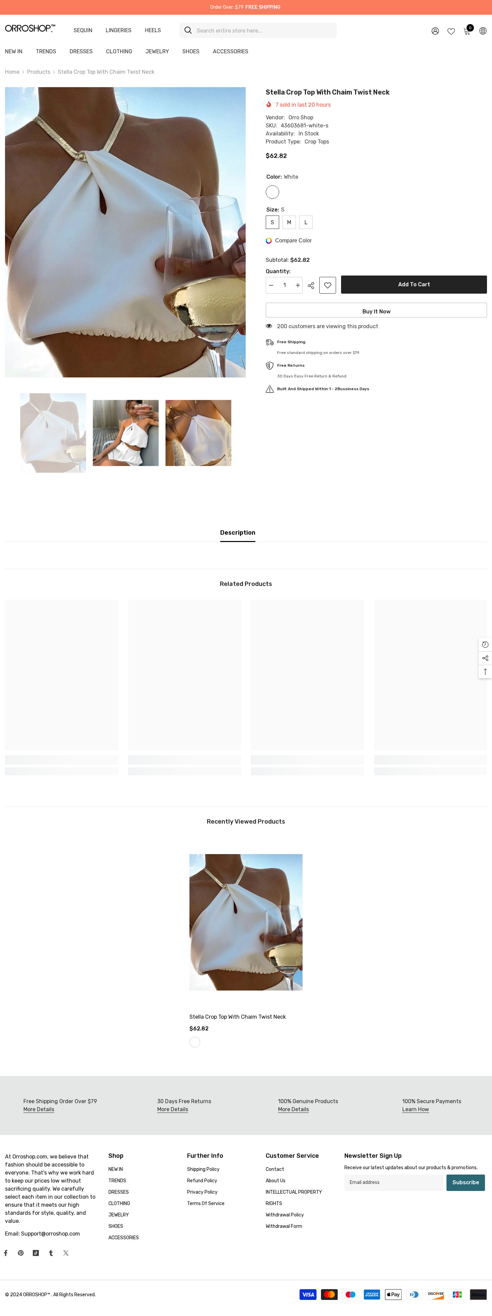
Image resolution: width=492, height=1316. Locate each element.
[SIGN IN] (435, 31)
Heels (153, 30)
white (194, 1042)
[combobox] (264, 30)
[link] (61, 760)
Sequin (83, 30)
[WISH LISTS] (451, 31)
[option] (125, 232)
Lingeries (119, 30)
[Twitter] (66, 1253)
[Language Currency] (483, 30)
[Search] (258, 30)
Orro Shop (301, 117)
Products (38, 72)
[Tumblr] (51, 1253)
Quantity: (278, 271)
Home (12, 72)
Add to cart (414, 284)
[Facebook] (6, 1253)
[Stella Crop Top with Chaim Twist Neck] (246, 922)
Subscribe (466, 1182)
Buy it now (376, 311)
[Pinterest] (21, 1253)
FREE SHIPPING (262, 7)
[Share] (313, 286)
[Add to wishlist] (327, 285)
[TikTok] (36, 1253)
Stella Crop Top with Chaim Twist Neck (237, 1017)
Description (237, 532)
